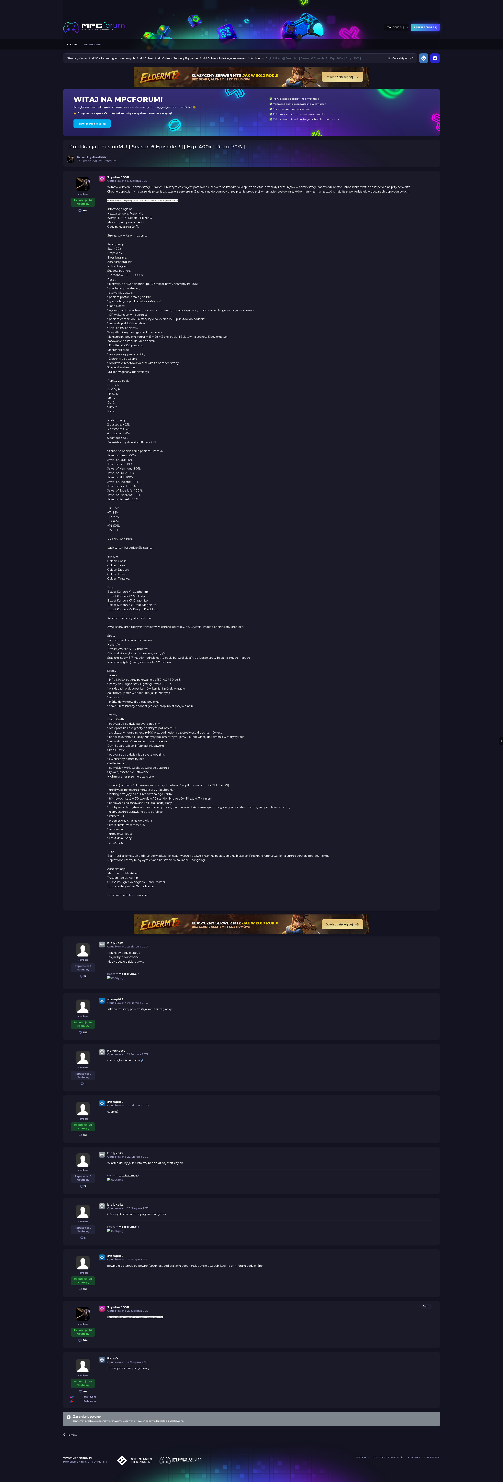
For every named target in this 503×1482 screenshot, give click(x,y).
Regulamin (92, 44)
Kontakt (414, 1457)
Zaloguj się (396, 27)
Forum (72, 44)
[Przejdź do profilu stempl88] (83, 1006)
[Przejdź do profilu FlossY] (83, 1365)
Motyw (361, 1457)
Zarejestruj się (425, 27)
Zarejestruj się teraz (92, 123)
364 (85, 210)
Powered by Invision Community (85, 1461)
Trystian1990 (118, 177)
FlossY (112, 1358)
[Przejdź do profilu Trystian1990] (70, 159)
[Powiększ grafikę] (142, 1060)
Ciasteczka (432, 1457)
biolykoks (115, 943)
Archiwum (110, 161)
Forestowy (116, 1050)
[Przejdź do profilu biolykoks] (83, 950)
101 (84, 1391)
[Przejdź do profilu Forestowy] (83, 1057)
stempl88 (115, 999)
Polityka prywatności (388, 1457)
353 (84, 1032)
